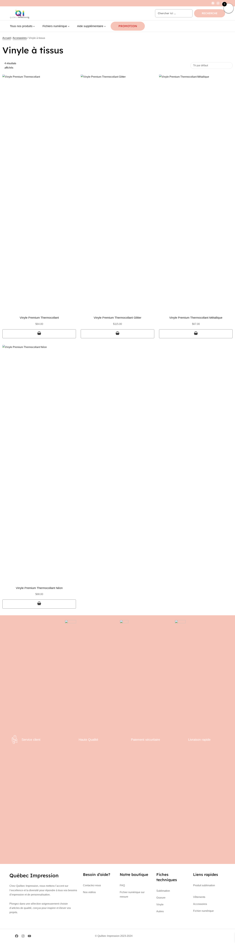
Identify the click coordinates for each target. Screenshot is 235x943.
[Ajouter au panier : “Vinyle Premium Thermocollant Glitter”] (117, 333)
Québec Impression (34, 875)
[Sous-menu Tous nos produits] (34, 26)
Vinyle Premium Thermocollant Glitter (117, 317)
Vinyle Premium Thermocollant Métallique (195, 317)
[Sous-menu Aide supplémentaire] (105, 26)
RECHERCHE (209, 13)
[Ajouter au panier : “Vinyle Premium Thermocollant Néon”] (39, 603)
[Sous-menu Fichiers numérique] (69, 26)
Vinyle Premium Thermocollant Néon (39, 588)
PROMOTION (127, 26)
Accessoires (20, 38)
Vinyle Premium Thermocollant (39, 317)
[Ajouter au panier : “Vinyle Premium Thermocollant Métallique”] (196, 333)
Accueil (6, 38)
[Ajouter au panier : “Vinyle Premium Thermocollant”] (39, 333)
